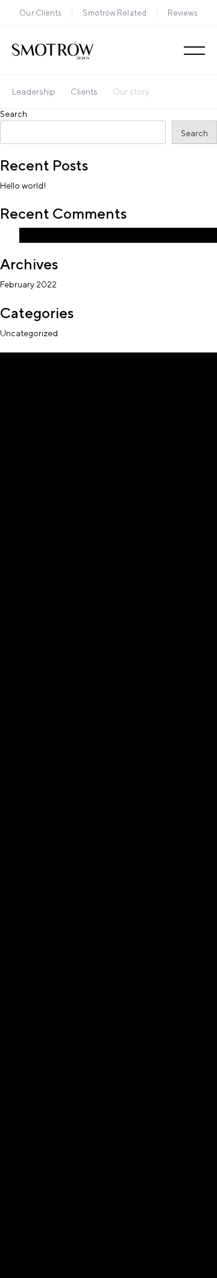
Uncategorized (29, 333)
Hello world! (23, 185)
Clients (84, 91)
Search (13, 114)
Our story (131, 91)
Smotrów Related (114, 12)
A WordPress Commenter (69, 235)
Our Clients (40, 12)
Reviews (183, 12)
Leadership (33, 91)
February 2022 (28, 284)
